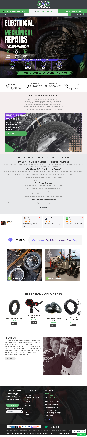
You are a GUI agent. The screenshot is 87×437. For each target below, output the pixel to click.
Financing (27, 407)
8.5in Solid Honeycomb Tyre (53, 319)
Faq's (26, 412)
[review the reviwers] (39, 217)
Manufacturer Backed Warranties (32, 397)
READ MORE (10, 358)
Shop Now (24, 265)
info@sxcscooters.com (53, 397)
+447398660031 (49, 395)
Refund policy (28, 395)
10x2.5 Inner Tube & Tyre (34, 319)
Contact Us (47, 393)
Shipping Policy (28, 405)
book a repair (12, 405)
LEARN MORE (43, 207)
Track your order (29, 410)
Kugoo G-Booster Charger (72, 313)
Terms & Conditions (29, 399)
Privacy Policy (28, 403)
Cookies (27, 414)
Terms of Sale (28, 401)
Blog (26, 393)
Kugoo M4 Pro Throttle (14, 316)
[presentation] (1, 10)
